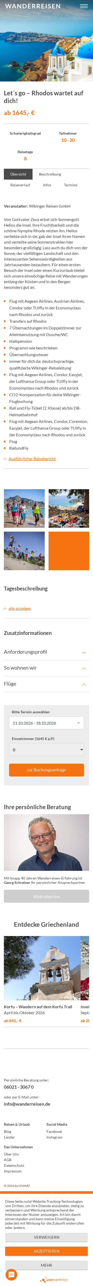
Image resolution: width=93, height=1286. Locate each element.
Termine (70, 185)
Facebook (54, 1131)
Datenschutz (14, 1165)
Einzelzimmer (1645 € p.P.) (33, 739)
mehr (46, 1265)
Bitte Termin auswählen (31, 712)
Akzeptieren (46, 1251)
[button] (84, 6)
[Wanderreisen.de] (32, 6)
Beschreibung (50, 174)
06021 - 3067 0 (19, 1087)
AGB (7, 1160)
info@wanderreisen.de (27, 1104)
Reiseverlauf (20, 185)
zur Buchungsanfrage (46, 770)
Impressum (13, 1171)
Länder (9, 1137)
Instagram (55, 1137)
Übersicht (18, 174)
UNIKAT (24, 1186)
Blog (7, 1131)
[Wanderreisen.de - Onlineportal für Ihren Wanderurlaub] (46, 1066)
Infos (47, 185)
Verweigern (46, 1237)
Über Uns (11, 1154)
